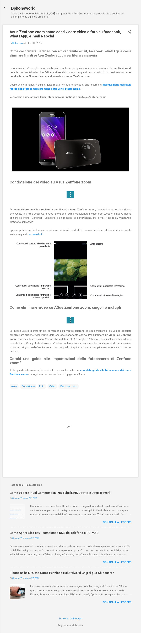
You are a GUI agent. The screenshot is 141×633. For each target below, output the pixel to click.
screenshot (35, 234)
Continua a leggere (117, 522)
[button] (129, 32)
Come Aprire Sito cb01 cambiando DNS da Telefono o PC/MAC (54, 533)
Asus (14, 386)
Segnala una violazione (70, 625)
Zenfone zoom (68, 386)
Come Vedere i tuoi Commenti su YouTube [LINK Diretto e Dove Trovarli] (61, 493)
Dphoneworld (23, 8)
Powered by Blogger (70, 618)
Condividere (28, 386)
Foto (42, 386)
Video (52, 386)
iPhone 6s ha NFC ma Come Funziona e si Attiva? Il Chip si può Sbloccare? (62, 573)
